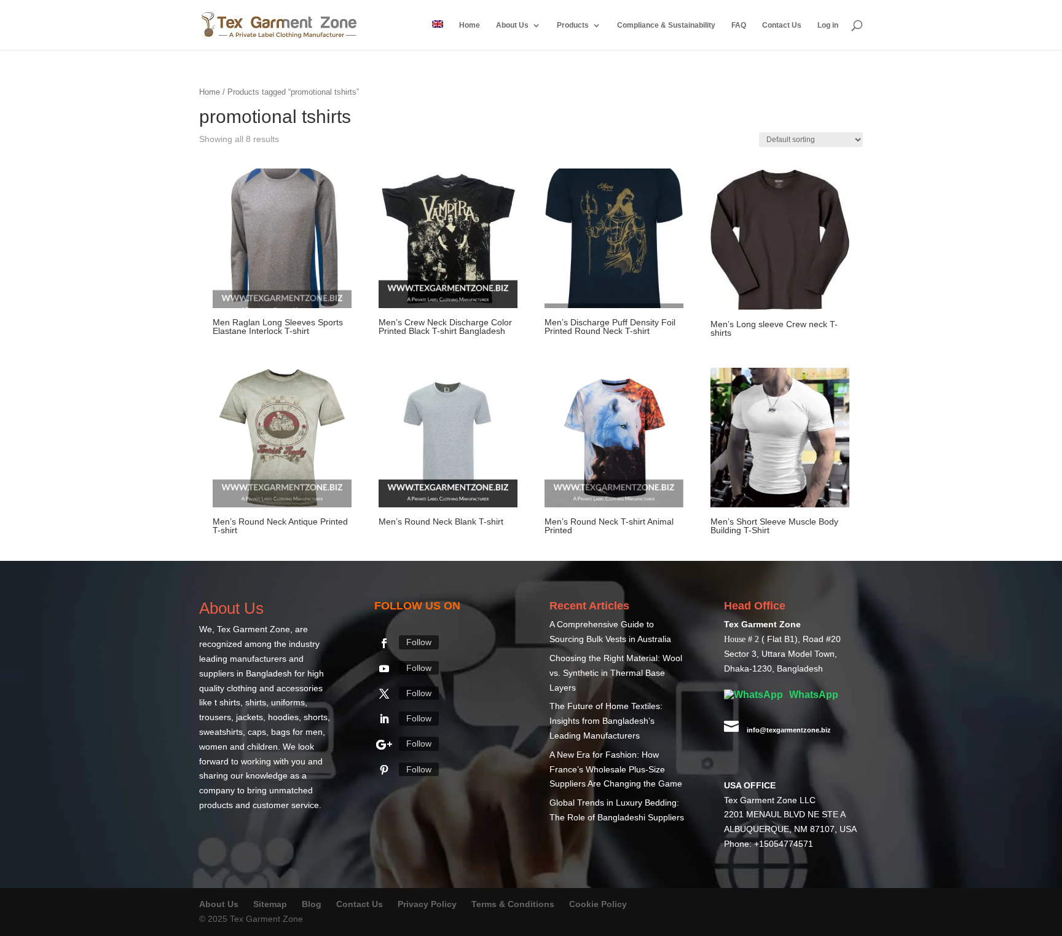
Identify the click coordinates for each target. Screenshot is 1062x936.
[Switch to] (437, 35)
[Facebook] (384, 644)
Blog (313, 905)
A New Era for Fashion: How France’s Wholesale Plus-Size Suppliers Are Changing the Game (615, 770)
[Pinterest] (384, 770)
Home (469, 25)
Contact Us (781, 25)
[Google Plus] (384, 745)
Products (573, 25)
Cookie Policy (598, 905)
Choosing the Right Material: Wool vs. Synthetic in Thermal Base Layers (615, 673)
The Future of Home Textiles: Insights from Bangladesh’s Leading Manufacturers (606, 721)
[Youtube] (384, 669)
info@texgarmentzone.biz (789, 730)
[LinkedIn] (384, 719)
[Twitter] (384, 694)
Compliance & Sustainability (666, 25)
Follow (418, 643)
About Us (512, 25)
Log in (827, 25)
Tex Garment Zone (253, 630)
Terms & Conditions (512, 905)
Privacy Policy (427, 905)
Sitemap (270, 905)
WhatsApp (812, 695)
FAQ (738, 25)
